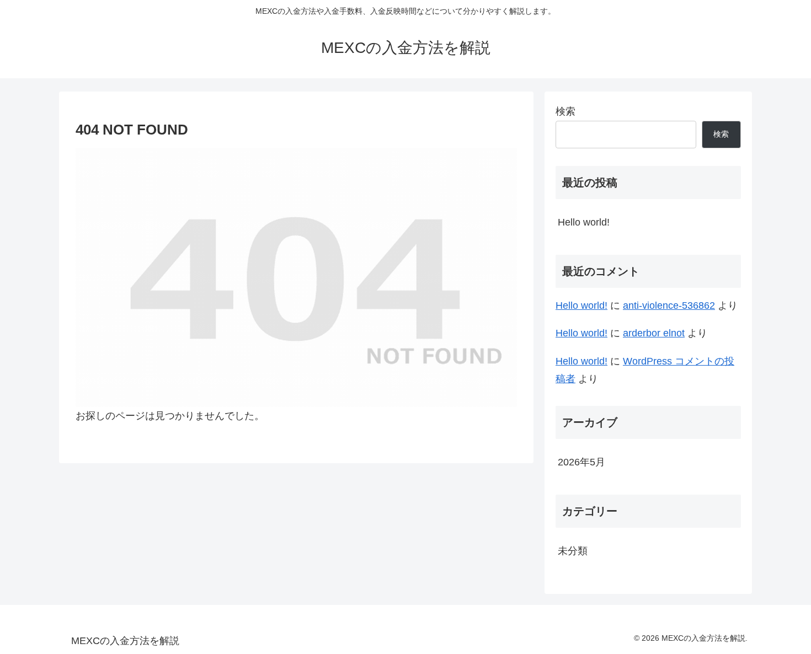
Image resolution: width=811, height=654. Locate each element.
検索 (565, 111)
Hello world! (584, 222)
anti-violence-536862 (669, 305)
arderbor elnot (654, 333)
